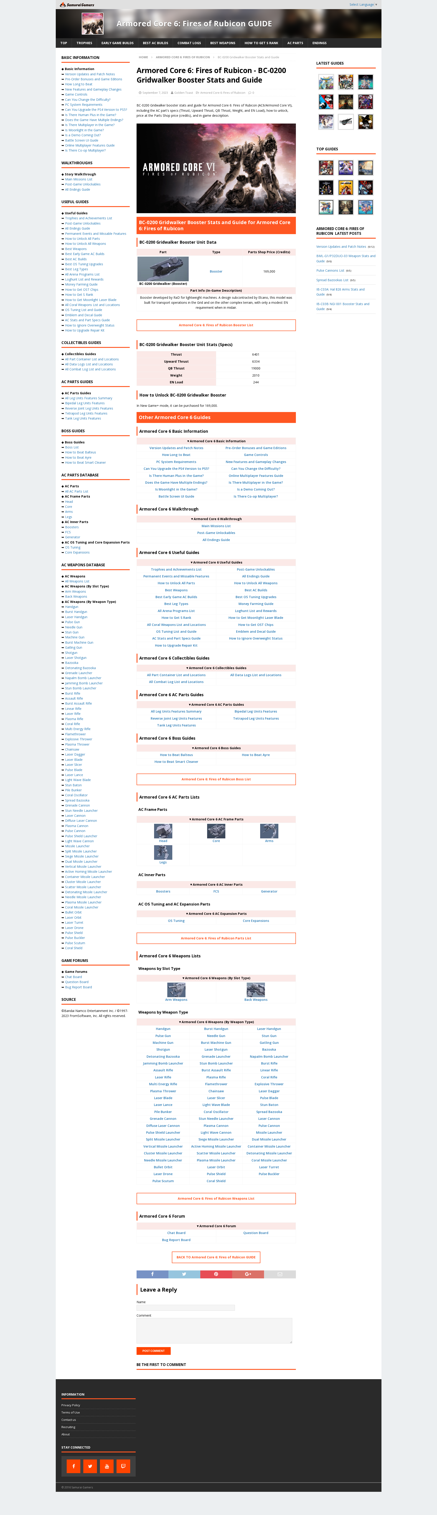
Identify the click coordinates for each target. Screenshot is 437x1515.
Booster (216, 271)
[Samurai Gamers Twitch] (123, 1466)
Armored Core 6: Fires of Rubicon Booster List (216, 325)
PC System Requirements (176, 462)
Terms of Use (70, 1412)
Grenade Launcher (216, 1056)
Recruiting (68, 1427)
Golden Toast (183, 93)
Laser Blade (163, 1098)
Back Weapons (255, 999)
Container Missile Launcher (269, 1146)
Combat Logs (189, 43)
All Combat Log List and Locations (176, 682)
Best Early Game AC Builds (176, 597)
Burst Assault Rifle (216, 1070)
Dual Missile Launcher (269, 1139)
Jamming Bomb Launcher (163, 1063)
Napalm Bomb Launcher (269, 1056)
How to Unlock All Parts (176, 583)
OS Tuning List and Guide (176, 631)
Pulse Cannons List (330, 270)
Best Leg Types (176, 604)
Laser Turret (269, 1167)
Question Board (255, 1233)
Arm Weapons (176, 999)
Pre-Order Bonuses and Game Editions (256, 448)
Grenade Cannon (163, 1118)
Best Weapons (222, 43)
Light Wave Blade (216, 1105)
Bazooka (269, 1049)
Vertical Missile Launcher (163, 1146)
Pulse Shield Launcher (163, 1132)
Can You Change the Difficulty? (255, 468)
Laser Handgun (269, 1029)
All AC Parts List (76, 491)
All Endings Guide (216, 540)
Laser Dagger (269, 1091)
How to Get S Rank (261, 43)
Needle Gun (216, 1036)
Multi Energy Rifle (163, 1084)
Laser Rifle (163, 1077)
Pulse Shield (216, 1174)
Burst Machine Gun (216, 1042)
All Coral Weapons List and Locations (176, 624)
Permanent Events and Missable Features (176, 576)
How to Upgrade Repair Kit (176, 645)
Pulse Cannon (269, 1125)
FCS (216, 891)
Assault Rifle (163, 1070)
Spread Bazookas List (332, 280)
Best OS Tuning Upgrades (256, 597)
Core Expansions (256, 920)
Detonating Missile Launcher (269, 1153)
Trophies (84, 43)
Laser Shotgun (216, 1049)
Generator (269, 891)
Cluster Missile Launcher (163, 1153)
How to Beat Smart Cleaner (176, 761)
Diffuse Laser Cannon (163, 1125)
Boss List (72, 447)
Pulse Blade (269, 1098)
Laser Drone (163, 1174)
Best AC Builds (155, 43)
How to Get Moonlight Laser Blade (256, 617)
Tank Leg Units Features (176, 725)
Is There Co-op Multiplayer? (256, 496)
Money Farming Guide (256, 604)
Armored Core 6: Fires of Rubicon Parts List (216, 938)
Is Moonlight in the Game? (176, 489)
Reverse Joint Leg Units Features (176, 718)
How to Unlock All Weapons (255, 583)
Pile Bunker (163, 1112)
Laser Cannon (269, 1118)
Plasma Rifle (216, 1077)
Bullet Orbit (163, 1167)
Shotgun (163, 1049)
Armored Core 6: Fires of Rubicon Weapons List (216, 1198)
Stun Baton (269, 1105)
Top (63, 43)
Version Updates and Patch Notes (176, 448)
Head (163, 841)
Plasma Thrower (163, 1091)
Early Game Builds (118, 43)
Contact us (68, 1420)
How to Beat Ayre (256, 755)
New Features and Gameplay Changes (256, 462)
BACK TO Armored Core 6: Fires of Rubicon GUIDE (216, 1257)
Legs (163, 862)
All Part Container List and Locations (176, 675)
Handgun (163, 1029)
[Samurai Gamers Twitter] (90, 1466)
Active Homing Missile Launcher (216, 1146)
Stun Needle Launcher (216, 1118)
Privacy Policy (70, 1405)
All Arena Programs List (176, 611)
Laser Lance (163, 1105)
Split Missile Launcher (163, 1139)
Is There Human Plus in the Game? (176, 475)
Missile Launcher (269, 1132)
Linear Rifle (269, 1070)
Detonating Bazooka (163, 1056)
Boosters (163, 891)
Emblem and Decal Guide (256, 631)
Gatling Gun (269, 1042)
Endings (320, 43)
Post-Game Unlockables (216, 533)
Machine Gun (163, 1042)
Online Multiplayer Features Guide (256, 475)
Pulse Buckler (269, 1174)
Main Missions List (216, 526)
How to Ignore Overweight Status (255, 638)
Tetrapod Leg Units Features (256, 718)
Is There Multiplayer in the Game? (256, 482)
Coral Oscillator (216, 1112)
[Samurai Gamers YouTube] (107, 1466)
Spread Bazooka (269, 1112)
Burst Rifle (269, 1063)
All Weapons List (77, 581)
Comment (144, 1315)
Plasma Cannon (216, 1125)
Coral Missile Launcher (269, 1160)
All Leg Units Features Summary (176, 711)
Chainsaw (216, 1091)
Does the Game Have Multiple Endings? (176, 482)
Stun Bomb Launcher (216, 1063)
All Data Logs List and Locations (255, 675)
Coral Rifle (269, 1077)
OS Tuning (176, 920)
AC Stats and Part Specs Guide (176, 638)
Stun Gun (269, 1036)
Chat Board (176, 1233)
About (65, 1434)
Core (216, 841)
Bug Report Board (176, 1240)
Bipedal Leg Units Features (256, 711)
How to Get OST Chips (255, 624)
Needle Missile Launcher (163, 1160)
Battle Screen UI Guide (176, 496)
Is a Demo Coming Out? (256, 489)
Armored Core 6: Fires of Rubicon (222, 93)
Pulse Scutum (163, 1181)
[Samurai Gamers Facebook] (73, 1466)
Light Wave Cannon (216, 1132)
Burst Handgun (216, 1029)
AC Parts (295, 43)
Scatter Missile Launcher (216, 1153)
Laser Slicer (216, 1098)
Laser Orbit (216, 1167)
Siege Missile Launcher (216, 1139)
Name (141, 1302)
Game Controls (256, 455)
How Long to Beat (176, 455)
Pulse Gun (163, 1036)
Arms (269, 841)
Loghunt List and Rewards (256, 611)
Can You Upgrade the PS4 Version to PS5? (176, 468)
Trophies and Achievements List (176, 569)
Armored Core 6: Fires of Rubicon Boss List (216, 779)
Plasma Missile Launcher (216, 1160)
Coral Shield (216, 1181)
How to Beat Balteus (176, 755)
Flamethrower (216, 1084)
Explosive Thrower (269, 1084)
